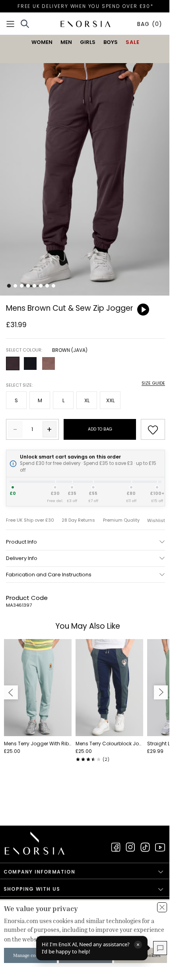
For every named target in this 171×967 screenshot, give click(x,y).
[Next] (161, 692)
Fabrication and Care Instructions (48, 574)
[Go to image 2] (15, 286)
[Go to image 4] (28, 286)
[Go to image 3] (21, 286)
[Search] (25, 24)
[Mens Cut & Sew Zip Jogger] (85, 167)
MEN (66, 42)
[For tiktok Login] (145, 847)
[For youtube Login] (160, 847)
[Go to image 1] (9, 286)
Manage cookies (30, 955)
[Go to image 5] (34, 286)
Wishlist (156, 520)
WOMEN (41, 42)
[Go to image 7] (47, 286)
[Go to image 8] (53, 286)
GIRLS (87, 42)
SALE (133, 42)
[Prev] (11, 692)
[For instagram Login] (130, 847)
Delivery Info (21, 558)
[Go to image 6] (41, 286)
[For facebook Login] (115, 847)
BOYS (110, 42)
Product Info (21, 542)
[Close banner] (162, 907)
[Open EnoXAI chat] (160, 948)
